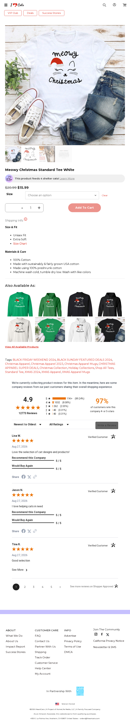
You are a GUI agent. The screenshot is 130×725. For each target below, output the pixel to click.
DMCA (68, 652)
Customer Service (46, 662)
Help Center (43, 668)
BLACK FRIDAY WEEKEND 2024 (34, 359)
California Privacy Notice (108, 640)
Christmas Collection (53, 368)
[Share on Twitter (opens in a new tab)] (29, 477)
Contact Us (42, 641)
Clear (105, 195)
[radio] (65, 398)
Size (9, 194)
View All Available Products (22, 347)
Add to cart (84, 207)
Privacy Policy (73, 641)
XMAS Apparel (51, 372)
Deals (30, 13)
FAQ (38, 635)
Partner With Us (45, 646)
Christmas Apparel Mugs (81, 363)
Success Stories (51, 13)
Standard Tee (14, 372)
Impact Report (15, 646)
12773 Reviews (31, 413)
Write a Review (106, 425)
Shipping (40, 652)
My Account (42, 673)
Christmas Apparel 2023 (47, 363)
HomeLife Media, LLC (66, 709)
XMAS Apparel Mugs (76, 372)
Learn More (67, 178)
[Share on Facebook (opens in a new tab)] (23, 477)
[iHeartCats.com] (16, 5)
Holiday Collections (81, 368)
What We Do (14, 635)
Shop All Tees (104, 368)
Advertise (70, 635)
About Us (12, 641)
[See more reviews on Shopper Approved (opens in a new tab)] (35, 477)
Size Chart (20, 243)
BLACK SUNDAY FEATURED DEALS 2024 (84, 359)
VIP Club (13, 13)
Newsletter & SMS (104, 647)
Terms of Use (72, 646)
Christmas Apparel (17, 363)
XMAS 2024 (32, 372)
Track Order (42, 657)
